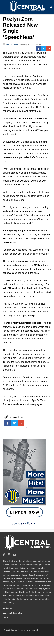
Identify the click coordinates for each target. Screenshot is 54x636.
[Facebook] (38, 48)
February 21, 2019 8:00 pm (30, 45)
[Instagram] (9, 555)
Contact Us (7, 608)
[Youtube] (14, 555)
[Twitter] (43, 48)
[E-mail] (48, 48)
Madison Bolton (11, 45)
